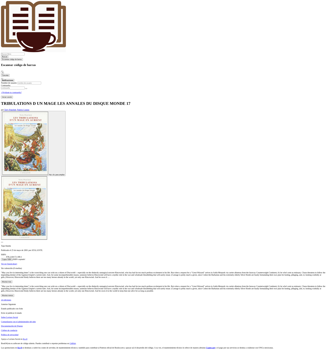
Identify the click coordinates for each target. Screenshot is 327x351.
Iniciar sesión (7, 97)
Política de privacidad (9, 335)
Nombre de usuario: (9, 83)
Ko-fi (25, 339)
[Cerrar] (2, 78)
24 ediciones (6, 300)
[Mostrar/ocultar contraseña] (26, 88)
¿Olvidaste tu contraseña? (11, 92)
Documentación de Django (12, 326)
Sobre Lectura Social (9, 317)
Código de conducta (9, 330)
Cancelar (5, 75)
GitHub (73, 343)
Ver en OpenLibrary (9, 264)
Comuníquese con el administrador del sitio (18, 322)
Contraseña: (6, 85)
